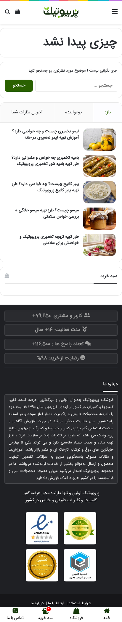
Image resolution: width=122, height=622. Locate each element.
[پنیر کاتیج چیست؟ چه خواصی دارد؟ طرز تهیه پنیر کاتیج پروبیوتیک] (99, 192)
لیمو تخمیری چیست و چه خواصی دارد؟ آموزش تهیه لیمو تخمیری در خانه (45, 134)
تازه (108, 112)
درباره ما (37, 603)
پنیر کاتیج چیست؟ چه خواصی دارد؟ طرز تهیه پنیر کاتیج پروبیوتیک (45, 187)
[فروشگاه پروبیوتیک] (61, 12)
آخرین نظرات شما (27, 112)
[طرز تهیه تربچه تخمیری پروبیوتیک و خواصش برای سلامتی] (99, 245)
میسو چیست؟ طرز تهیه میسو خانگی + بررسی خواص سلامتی (47, 213)
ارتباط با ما (56, 603)
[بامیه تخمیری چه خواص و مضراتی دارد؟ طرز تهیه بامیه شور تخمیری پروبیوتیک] (99, 166)
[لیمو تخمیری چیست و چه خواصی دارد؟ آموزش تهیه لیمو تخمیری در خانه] (99, 139)
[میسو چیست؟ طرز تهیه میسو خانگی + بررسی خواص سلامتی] (99, 219)
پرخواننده (73, 112)
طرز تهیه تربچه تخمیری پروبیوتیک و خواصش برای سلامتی (49, 240)
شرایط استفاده (80, 603)
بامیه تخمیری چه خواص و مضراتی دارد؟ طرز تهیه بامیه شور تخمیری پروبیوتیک (45, 161)
